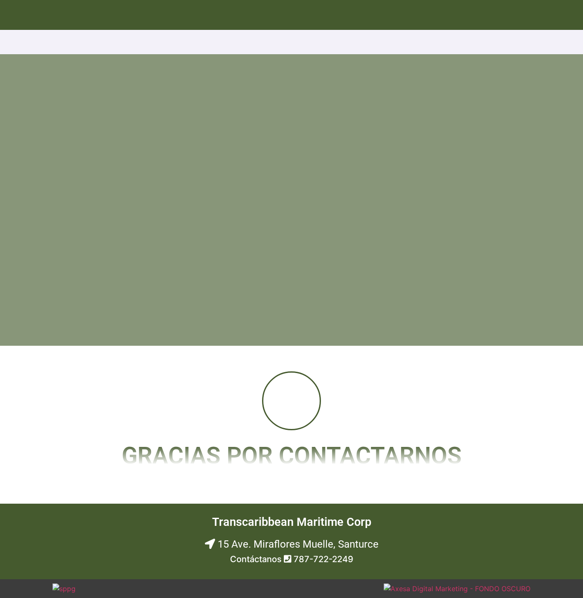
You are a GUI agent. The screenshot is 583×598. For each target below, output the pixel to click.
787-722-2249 (323, 559)
